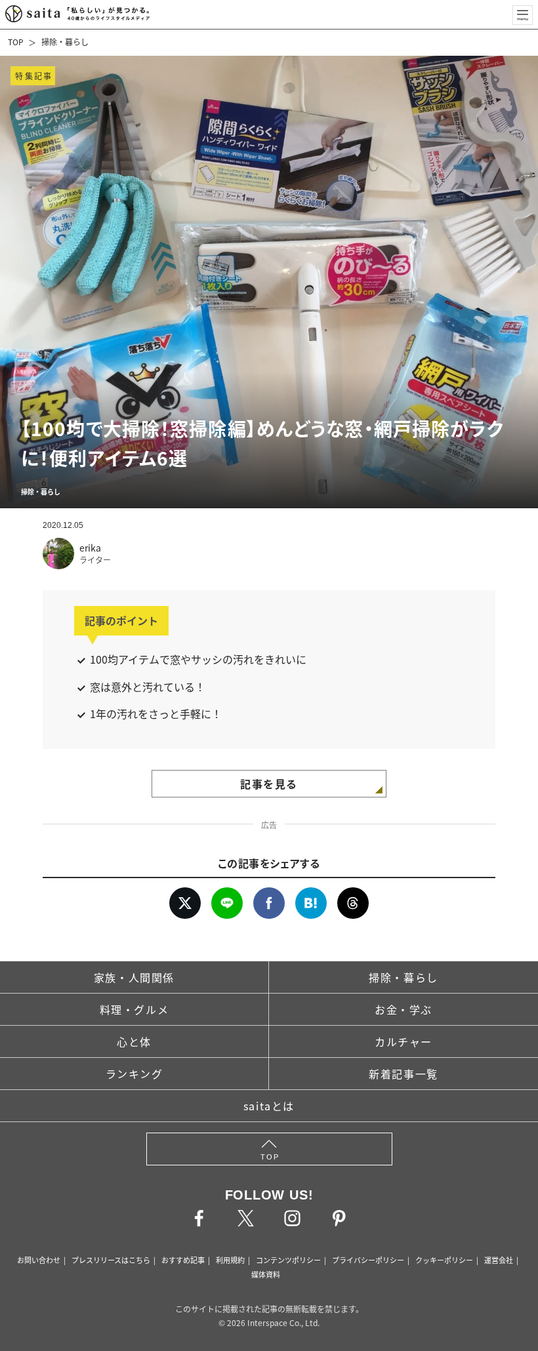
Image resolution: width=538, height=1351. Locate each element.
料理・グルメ (134, 1009)
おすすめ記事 (183, 1260)
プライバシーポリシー (368, 1260)
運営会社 (498, 1260)
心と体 (134, 1041)
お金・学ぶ (403, 1009)
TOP (16, 41)
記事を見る (269, 784)
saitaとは (269, 1106)
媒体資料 (265, 1274)
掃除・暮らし (65, 41)
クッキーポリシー (444, 1260)
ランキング (134, 1073)
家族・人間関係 (134, 977)
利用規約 (230, 1260)
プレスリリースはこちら (111, 1260)
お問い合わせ (38, 1260)
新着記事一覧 (403, 1073)
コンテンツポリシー (288, 1260)
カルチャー (403, 1041)
